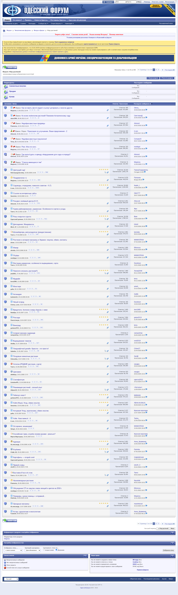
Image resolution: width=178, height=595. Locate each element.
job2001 (13, 274)
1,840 (126, 309)
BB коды (136, 560)
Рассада (16, 318)
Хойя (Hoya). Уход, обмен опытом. (26, 403)
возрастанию (49, 550)
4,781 (126, 395)
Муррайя (16, 279)
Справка (23, 23)
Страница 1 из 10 (146, 70)
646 (127, 379)
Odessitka (14, 359)
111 (127, 139)
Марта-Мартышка (17, 436)
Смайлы (135, 562)
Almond (13, 134)
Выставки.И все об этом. (23, 473)
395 (42, 320)
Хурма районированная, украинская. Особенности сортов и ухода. (39, 209)
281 (39, 405)
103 (127, 356)
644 (127, 208)
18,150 (126, 170)
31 (36, 289)
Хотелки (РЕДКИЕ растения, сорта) (27, 364)
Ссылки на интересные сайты (24, 193)
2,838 (126, 325)
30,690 (126, 185)
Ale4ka (13, 343)
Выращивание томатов (22, 341)
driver (12, 242)
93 (38, 312)
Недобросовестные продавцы (33, 123)
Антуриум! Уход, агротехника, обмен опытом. (31, 411)
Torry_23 (13, 142)
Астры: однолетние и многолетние (26, 512)
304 (39, 180)
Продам (12, 91)
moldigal (14, 258)
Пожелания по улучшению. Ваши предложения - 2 (47, 131)
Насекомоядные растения (23, 481)
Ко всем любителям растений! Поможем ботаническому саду (46, 116)
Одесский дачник (17, 219)
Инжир (15, 248)
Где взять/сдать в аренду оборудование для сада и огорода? (46, 154)
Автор (15, 104)
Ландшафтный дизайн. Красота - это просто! (31, 349)
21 (38, 110)
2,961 (126, 232)
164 (127, 224)
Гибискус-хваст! (19, 395)
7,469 (126, 271)
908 (46, 172)
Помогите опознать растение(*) (25, 271)
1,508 (126, 480)
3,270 (126, 255)
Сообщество (42, 23)
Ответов (115, 104)
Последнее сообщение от (142, 104)
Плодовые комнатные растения (25, 356)
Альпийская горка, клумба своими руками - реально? (34, 434)
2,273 (126, 387)
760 (127, 278)
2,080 (126, 364)
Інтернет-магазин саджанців (24, 333)
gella (12, 289)
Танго (13, 211)
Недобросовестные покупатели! (34, 139)
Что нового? (17, 20)
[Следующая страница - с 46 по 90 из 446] (162, 70)
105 (37, 366)
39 (39, 281)
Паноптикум (15, 320)
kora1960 (14, 281)
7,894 (126, 317)
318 (127, 488)
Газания (13, 513)
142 (41, 327)
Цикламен (17, 372)
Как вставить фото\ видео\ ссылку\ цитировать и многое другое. (47, 108)
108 (127, 115)
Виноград (17, 325)
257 (36, 413)
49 (36, 421)
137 (127, 123)
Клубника (17, 449)
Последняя (169, 70)
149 (37, 234)
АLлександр (15, 444)
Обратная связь (135, 579)
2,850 (126, 449)
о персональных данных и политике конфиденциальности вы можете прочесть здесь (40, 52)
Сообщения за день (11, 23)
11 (127, 162)
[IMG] (135, 564)
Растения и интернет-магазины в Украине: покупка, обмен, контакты (40, 240)
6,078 (126, 177)
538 (127, 472)
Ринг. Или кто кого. (29, 147)
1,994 (126, 247)
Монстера (17, 286)
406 (127, 107)
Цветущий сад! (19, 170)
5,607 (126, 402)
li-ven (12, 188)
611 (127, 286)
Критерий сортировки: (32, 548)
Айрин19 (14, 390)
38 (38, 351)
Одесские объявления (77, 20)
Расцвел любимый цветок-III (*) (25, 201)
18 (38, 133)
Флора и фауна (39, 30)
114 (39, 389)
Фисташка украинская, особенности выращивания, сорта (35, 263)
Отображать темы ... (11, 548)
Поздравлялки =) (20, 178)
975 (127, 418)
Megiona (13, 110)
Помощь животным (116, 34)
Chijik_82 (14, 452)
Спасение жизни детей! (80, 34)
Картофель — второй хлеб (23, 457)
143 (39, 452)
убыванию (60, 550)
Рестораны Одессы (58, 20)
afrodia (13, 250)
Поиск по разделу (167, 78)
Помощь (147, 2)
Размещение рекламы (152, 579)
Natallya (13, 312)
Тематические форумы (23, 30)
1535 (37, 188)
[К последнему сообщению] (146, 110)
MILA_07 (13, 227)
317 (37, 343)
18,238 (126, 216)
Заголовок (7, 104)
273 (38, 203)
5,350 (126, 503)
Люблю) (13, 498)
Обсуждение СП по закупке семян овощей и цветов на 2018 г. (37, 488)
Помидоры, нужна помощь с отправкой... (29, 496)
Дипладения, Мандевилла (23, 224)
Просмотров (123, 104)
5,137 (126, 410)
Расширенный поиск (166, 23)
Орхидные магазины (21, 504)
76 (39, 483)
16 (127, 263)
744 (127, 348)
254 (42, 444)
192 (127, 302)
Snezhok (14, 196)
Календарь (32, 23)
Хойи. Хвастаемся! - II (22, 418)
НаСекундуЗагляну (17, 172)
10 (41, 304)
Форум (7, 20)
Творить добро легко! (62, 34)
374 (38, 273)
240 (41, 397)
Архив (164, 579)
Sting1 (13, 429)
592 (127, 457)
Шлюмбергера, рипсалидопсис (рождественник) (32, 232)
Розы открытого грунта (22, 217)
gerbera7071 (15, 328)
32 (38, 374)
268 (42, 506)
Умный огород (18, 302)
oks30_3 (13, 467)
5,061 (126, 441)
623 (127, 371)
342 (127, 131)
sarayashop (15, 335)
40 (40, 296)
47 (127, 193)
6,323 (126, 340)
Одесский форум (85, 588)
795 (127, 294)
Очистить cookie (158, 2)
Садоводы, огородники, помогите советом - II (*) (32, 186)
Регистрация (169, 2)
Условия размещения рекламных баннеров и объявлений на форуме (89, 37)
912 (45, 219)
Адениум (16, 442)
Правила (28, 20)
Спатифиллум (18, 380)
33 (37, 211)
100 (38, 250)
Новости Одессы (41, 20)
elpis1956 (14, 118)
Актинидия (17, 294)
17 (38, 149)
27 (37, 475)
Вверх (172, 528)
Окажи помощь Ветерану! (98, 34)
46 (127, 426)
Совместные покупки (17, 86)
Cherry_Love (15, 304)
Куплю (11, 97)
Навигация (68, 23)
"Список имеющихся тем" (32, 162)
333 (127, 146)
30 (45, 459)
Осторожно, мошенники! (22, 426)
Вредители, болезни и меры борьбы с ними (30, 310)
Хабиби (13, 351)
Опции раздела (153, 78)
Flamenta (14, 126)
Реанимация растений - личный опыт (27, 387)
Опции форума (56, 23)
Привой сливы (18, 465)
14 (36, 242)
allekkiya (13, 374)
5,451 (126, 201)
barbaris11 (14, 297)
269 (127, 239)
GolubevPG (15, 382)
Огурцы (16, 255)
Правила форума (143, 570)
